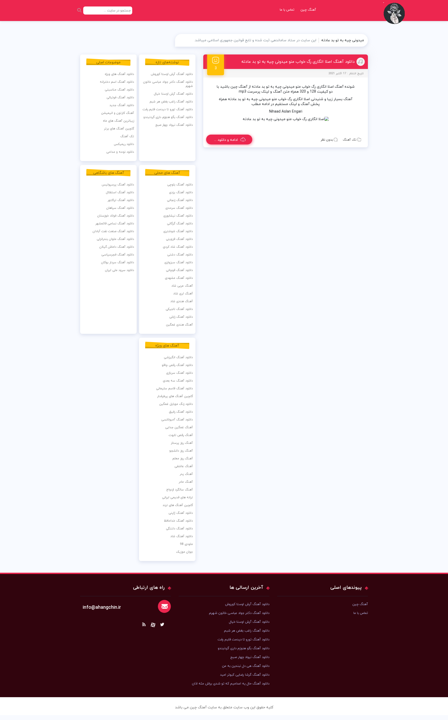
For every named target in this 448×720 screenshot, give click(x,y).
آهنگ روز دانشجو (181, 451)
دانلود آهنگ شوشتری (178, 231)
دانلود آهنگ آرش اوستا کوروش (172, 74)
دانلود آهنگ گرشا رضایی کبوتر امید (244, 675)
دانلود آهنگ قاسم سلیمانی (174, 388)
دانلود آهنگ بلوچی (180, 185)
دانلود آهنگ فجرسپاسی (117, 255)
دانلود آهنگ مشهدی (179, 278)
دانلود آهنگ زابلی (181, 317)
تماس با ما (287, 10)
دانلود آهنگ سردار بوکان (117, 262)
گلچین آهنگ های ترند (178, 505)
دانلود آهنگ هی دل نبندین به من (245, 666)
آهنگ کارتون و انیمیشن (117, 113)
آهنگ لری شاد (183, 294)
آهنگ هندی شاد (181, 301)
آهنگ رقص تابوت (181, 435)
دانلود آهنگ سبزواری (178, 262)
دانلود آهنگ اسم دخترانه (117, 82)
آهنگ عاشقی (183, 466)
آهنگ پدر (186, 474)
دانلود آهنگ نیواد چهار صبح (174, 125)
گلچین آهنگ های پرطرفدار (175, 396)
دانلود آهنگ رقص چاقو (177, 365)
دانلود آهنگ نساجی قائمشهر (114, 223)
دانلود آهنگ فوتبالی (120, 97)
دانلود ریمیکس (124, 144)
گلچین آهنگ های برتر (119, 129)
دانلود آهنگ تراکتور (121, 200)
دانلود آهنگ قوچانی (179, 270)
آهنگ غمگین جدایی (179, 427)
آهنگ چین (308, 10)
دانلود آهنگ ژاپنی (181, 513)
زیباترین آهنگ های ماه (118, 121)
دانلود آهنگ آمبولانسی (177, 420)
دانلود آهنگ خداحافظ (178, 521)
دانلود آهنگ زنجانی (180, 200)
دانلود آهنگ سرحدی (179, 208)
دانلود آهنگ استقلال (120, 192)
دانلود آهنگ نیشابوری (178, 216)
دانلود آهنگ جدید (121, 105)
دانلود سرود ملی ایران (119, 270)
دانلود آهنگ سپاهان (120, 208)
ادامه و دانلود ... (226, 139)
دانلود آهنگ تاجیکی (179, 309)
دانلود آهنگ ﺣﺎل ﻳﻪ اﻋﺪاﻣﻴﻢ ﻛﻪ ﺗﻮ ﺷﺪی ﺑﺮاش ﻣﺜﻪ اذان (230, 683)
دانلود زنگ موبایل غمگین (176, 404)
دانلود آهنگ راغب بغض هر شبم (171, 102)
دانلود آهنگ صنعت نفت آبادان (113, 231)
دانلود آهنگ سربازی (179, 373)
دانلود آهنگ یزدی (181, 192)
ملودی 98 (186, 544)
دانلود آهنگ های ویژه (119, 74)
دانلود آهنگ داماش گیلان (116, 247)
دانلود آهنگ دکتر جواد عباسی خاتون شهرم (168, 84)
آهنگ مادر (186, 482)
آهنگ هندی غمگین (179, 325)
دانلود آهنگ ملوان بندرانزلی (115, 239)
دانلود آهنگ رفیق (181, 412)
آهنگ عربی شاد (182, 286)
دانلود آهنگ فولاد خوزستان (115, 216)
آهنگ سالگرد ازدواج (179, 490)
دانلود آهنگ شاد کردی (178, 247)
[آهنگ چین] (395, 17)
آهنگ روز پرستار (182, 443)
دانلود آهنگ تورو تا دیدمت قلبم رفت (168, 109)
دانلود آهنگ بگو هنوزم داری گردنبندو (168, 117)
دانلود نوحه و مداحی (120, 152)
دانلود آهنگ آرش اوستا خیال (173, 94)
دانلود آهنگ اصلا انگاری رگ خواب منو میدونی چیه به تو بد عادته (298, 62)
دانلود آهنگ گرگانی (180, 223)
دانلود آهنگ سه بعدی (178, 381)
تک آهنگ (349, 140)
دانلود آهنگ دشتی (180, 255)
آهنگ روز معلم (182, 458)
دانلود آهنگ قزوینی (179, 239)
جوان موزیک (184, 552)
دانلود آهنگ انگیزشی (178, 357)
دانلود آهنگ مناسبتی (119, 90)
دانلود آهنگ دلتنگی (179, 529)
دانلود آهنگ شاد (181, 536)
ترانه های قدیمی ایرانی (177, 497)
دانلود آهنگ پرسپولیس (118, 185)
